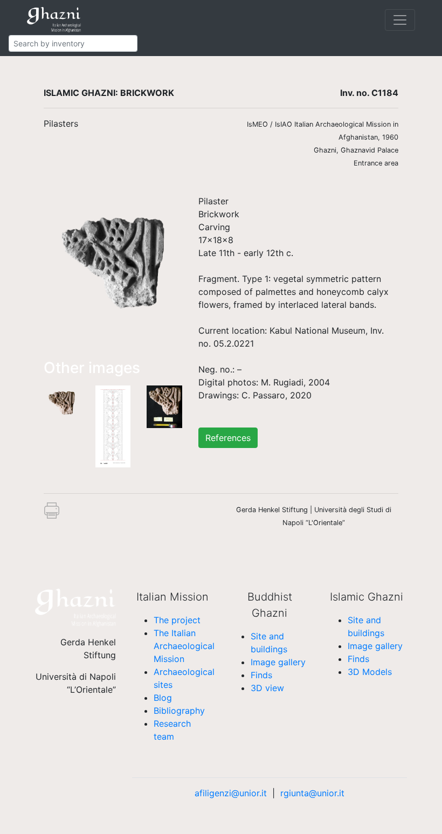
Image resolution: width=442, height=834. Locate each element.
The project (177, 620)
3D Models (370, 671)
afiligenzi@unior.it (231, 793)
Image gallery (278, 662)
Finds (261, 675)
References (228, 437)
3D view (267, 688)
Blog (163, 697)
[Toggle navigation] (400, 20)
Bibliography (179, 710)
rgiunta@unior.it (312, 793)
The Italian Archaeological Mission (184, 646)
